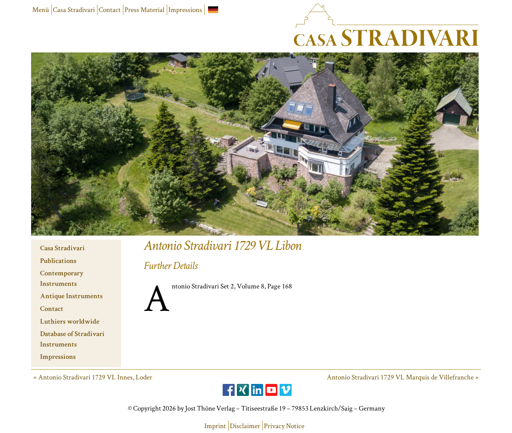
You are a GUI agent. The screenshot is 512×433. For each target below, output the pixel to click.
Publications (58, 261)
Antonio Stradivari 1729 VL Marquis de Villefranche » (403, 377)
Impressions (185, 9)
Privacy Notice (284, 425)
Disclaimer (245, 425)
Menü (40, 9)
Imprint (215, 425)
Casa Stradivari (74, 9)
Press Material (144, 9)
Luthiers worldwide (69, 322)
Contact (110, 9)
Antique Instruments (71, 296)
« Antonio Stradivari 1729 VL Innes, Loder (92, 377)
